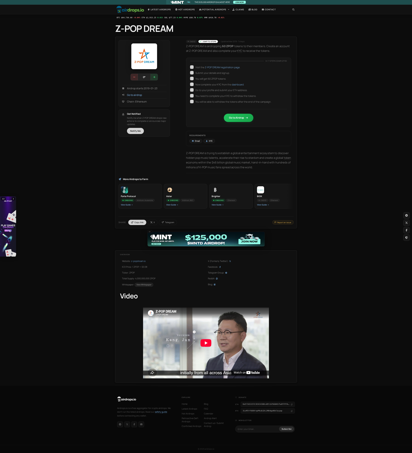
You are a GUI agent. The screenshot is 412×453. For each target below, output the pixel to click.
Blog (254, 9)
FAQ (206, 408)
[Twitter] (406, 223)
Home (130, 9)
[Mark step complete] (192, 67)
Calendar (208, 413)
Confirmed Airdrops (191, 426)
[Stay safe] (406, 237)
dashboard (238, 84)
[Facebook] (134, 424)
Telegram (169, 222)
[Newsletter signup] (141, 424)
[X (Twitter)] (127, 424)
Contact (270, 9)
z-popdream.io (138, 261)
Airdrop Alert (210, 418)
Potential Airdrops (214, 9)
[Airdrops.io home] (126, 399)
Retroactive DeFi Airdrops (190, 420)
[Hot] (154, 77)
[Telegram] (120, 424)
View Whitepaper (143, 284)
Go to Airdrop (236, 117)
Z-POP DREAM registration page (222, 67)
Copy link (139, 222)
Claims (239, 9)
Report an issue (284, 222)
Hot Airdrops (186, 9)
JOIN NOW (239, 2)
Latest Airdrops (160, 9)
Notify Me (135, 130)
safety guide (161, 411)
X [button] (13, 199)
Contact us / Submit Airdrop (214, 425)
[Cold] (134, 77)
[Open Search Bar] (293, 9)
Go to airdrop (134, 95)
